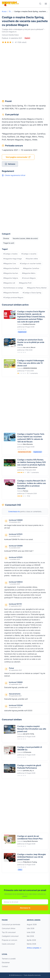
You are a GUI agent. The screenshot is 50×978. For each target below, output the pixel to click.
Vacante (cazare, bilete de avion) (25, 238)
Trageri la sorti (8, 243)
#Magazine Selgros (10, 278)
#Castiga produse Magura (13, 297)
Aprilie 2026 (31, 940)
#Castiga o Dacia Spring (32, 293)
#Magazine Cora (9, 263)
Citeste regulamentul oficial (15, 175)
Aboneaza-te (25, 908)
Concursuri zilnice (8, 928)
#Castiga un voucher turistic (30, 263)
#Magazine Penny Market (37, 288)
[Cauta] (40, 3)
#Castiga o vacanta (28, 254)
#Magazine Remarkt (11, 293)
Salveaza (11, 164)
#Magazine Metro (28, 273)
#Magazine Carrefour (31, 268)
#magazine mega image (12, 259)
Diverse (10, 11)
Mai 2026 (30, 936)
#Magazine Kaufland (11, 268)
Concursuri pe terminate (11, 924)
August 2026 (32, 924)
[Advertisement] (25, 72)
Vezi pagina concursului (16, 157)
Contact (5, 966)
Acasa (4, 11)
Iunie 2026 (31, 932)
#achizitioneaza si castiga (13, 288)
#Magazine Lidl (9, 283)
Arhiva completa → (34, 948)
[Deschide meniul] (45, 3)
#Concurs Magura (29, 278)
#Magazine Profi (25, 283)
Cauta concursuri (8, 944)
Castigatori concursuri (10, 936)
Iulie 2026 (30, 928)
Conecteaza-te (14, 511)
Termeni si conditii (8, 959)
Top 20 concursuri (9, 932)
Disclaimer (6, 962)
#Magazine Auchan (10, 273)
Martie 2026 (31, 944)
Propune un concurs (9, 940)
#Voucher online (32, 259)
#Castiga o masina (10, 254)
